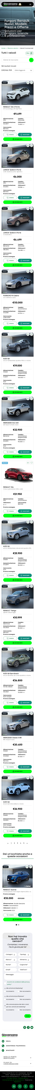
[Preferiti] (31, 82)
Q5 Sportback (13, 673)
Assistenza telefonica (15, 1045)
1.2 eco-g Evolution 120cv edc (13, 489)
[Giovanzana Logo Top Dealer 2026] (13, 4)
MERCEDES (7, 423)
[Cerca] (31, 60)
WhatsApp (10, 1050)
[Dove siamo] (25, 1086)
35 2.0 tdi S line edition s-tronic (13, 804)
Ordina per (6, 70)
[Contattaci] (17, 139)
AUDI (5, 358)
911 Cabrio (15, 295)
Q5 (8, 358)
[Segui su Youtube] (31, 1027)
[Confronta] (28, 82)
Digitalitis (17, 1081)
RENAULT (6, 107)
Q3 (8, 546)
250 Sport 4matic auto (10, 424)
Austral (13, 890)
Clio (12, 487)
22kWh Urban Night (9, 612)
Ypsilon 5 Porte (15, 170)
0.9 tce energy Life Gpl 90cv (12, 109)
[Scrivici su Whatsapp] (31, 1086)
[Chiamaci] (20, 1086)
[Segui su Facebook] (28, 1027)
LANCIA (6, 170)
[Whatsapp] (25, 134)
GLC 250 (15, 423)
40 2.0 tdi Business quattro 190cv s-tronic (17, 360)
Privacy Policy (12, 1078)
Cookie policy (23, 1078)
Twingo (13, 610)
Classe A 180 (17, 738)
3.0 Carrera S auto (9, 297)
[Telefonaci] (10, 134)
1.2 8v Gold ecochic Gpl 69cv (12, 171)
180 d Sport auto (9, 739)
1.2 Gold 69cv (7, 234)
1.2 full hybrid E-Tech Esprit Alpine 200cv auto (18, 891)
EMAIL (8, 1041)
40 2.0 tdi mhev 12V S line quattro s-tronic (17, 675)
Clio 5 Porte (15, 107)
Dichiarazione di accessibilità (13, 1080)
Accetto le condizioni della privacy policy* (18, 983)
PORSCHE (7, 295)
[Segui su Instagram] (24, 1027)
